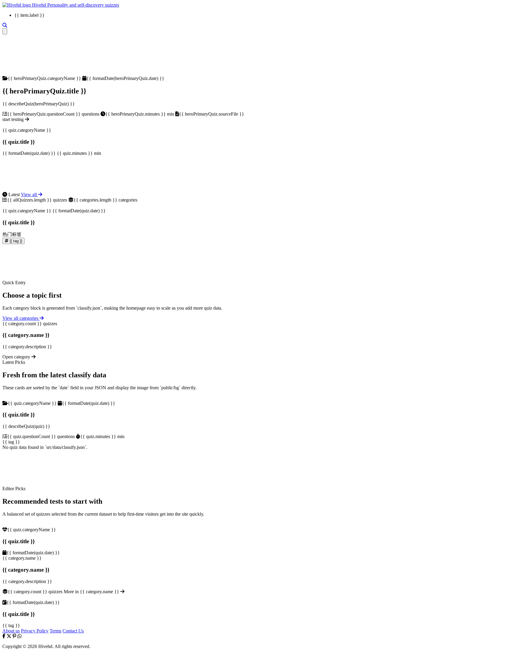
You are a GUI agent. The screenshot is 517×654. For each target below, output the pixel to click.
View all (29, 194)
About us (11, 630)
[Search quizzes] (4, 25)
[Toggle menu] (4, 31)
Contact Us (73, 630)
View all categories (20, 318)
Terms (55, 630)
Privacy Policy (34, 630)
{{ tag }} (15, 241)
